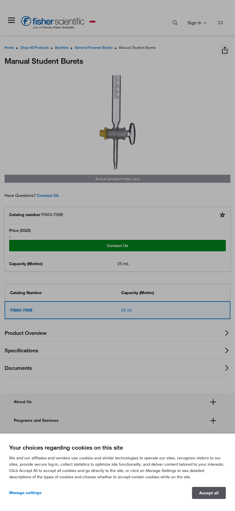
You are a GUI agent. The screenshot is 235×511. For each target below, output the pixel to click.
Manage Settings (25, 492)
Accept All (209, 493)
